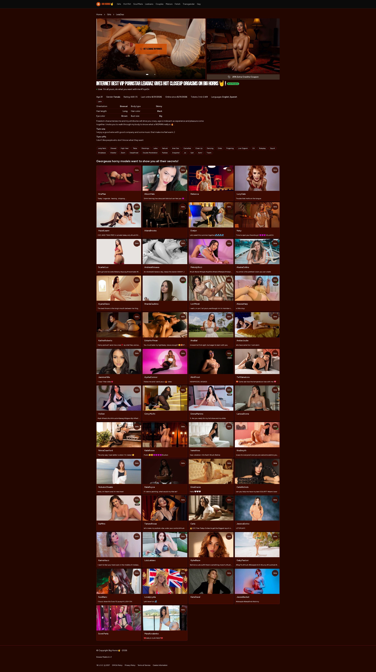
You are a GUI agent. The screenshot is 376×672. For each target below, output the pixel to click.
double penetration (150, 153)
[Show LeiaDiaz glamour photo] (155, 74)
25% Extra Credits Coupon (247, 78)
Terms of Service (144, 665)
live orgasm (243, 148)
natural (165, 148)
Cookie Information (160, 665)
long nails (102, 148)
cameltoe (187, 148)
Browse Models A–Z (104, 657)
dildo (220, 148)
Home (99, 14)
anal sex (175, 148)
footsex (165, 153)
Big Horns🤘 (105, 4)
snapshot (175, 153)
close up (198, 148)
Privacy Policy (130, 665)
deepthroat (134, 153)
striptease (102, 153)
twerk (209, 153)
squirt (272, 148)
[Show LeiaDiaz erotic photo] (147, 74)
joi (185, 153)
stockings (145, 148)
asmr (200, 153)
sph (192, 153)
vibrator (113, 153)
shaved (113, 148)
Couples (159, 4)
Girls (119, 4)
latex (155, 148)
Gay (199, 4)
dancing (210, 148)
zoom (123, 153)
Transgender (189, 4)
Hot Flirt (127, 4)
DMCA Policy (117, 665)
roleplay (262, 148)
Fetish (177, 4)
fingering (230, 148)
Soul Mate (138, 4)
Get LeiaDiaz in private (155, 50)
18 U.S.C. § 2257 (103, 665)
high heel (125, 148)
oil (253, 148)
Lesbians (149, 4)
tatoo (135, 148)
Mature (169, 4)
